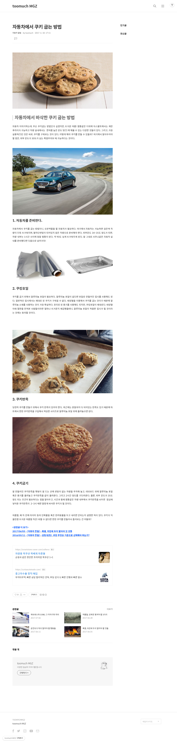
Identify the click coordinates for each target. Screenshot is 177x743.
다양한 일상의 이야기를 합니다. (29, 667)
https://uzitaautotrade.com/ (28, 569)
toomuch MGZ (24, 6)
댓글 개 (15, 649)
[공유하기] (21, 595)
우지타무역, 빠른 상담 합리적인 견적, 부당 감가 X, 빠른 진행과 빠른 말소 (48, 577)
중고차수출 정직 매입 (26, 573)
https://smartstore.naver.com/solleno (32, 549)
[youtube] (31, 731)
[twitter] (18, 731)
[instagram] (24, 731)
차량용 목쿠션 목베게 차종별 (30, 553)
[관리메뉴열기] (172, 5)
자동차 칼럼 (16, 32)
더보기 (110, 609)
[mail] (37, 731)
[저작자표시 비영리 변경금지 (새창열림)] (43, 595)
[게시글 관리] (24, 595)
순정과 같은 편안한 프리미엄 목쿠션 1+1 (34, 557)
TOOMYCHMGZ (18, 719)
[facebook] (13, 731)
